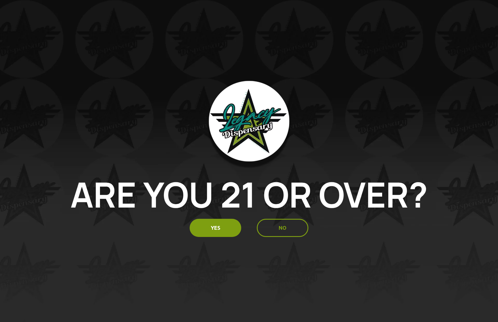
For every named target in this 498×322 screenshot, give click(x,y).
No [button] (282, 228)
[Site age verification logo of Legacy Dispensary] (249, 124)
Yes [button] (215, 228)
